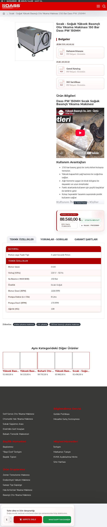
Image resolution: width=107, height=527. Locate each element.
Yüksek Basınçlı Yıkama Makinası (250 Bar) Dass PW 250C (63, 371)
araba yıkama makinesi (24, 324)
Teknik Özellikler (22, 239)
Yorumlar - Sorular (54, 239)
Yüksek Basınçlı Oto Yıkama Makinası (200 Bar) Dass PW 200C (28, 371)
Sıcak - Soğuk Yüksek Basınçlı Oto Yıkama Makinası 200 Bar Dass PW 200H (81, 371)
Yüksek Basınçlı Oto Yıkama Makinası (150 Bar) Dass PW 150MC (11, 371)
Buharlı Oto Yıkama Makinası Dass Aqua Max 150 (46, 371)
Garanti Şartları (86, 239)
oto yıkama (42, 324)
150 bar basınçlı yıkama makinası (64, 324)
